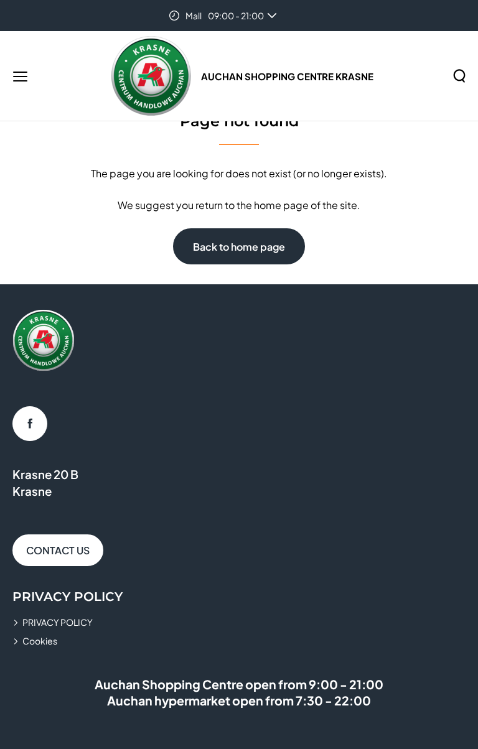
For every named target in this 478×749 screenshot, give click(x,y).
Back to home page (239, 246)
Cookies (39, 640)
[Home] (151, 76)
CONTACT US (58, 550)
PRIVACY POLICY (57, 622)
